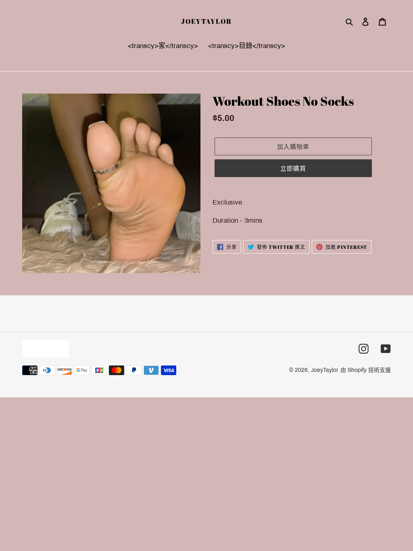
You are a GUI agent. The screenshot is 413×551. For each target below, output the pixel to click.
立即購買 (293, 168)
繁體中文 (43, 348)
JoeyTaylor (206, 21)
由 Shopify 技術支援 (365, 370)
